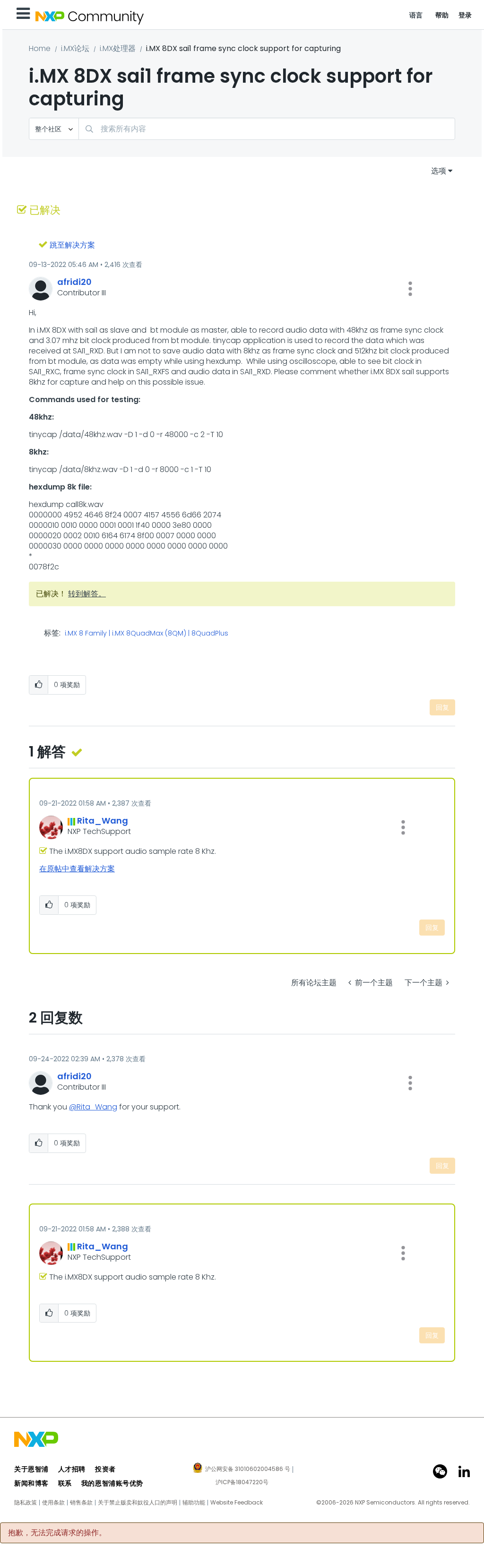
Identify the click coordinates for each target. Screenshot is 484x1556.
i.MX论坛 (75, 48)
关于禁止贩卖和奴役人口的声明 (137, 1502)
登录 (465, 15)
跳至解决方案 (72, 245)
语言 (416, 15)
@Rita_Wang (93, 1106)
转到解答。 (87, 593)
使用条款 (53, 1502)
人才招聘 (72, 1469)
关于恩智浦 (31, 1469)
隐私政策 (25, 1502)
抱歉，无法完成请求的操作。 (57, 1533)
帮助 (442, 15)
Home (40, 48)
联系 (65, 1483)
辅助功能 (193, 1502)
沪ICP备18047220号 (242, 1482)
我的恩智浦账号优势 (112, 1483)
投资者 (105, 1469)
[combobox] (266, 129)
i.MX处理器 (118, 48)
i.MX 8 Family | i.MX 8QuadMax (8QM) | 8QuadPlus (146, 633)
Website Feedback (236, 1502)
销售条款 (81, 1502)
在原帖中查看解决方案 (77, 868)
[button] (410, 289)
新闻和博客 (31, 1483)
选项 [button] (438, 170)
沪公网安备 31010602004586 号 (247, 1469)
